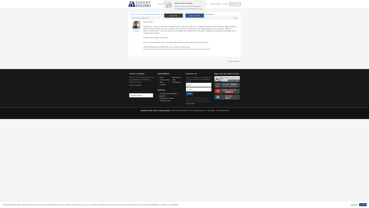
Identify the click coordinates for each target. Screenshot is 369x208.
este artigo (139, 205)
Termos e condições (190, 103)
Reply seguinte (235, 61)
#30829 (235, 18)
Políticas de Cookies (167, 98)
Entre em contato (135, 85)
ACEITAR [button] (362, 204)
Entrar (225, 4)
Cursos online (165, 80)
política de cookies (82, 205)
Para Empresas (215, 4)
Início (162, 77)
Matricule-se (235, 4)
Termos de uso (165, 101)
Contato (162, 85)
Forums (139, 14)
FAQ (174, 80)
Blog (161, 82)
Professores (177, 82)
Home (133, 14)
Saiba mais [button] (354, 205)
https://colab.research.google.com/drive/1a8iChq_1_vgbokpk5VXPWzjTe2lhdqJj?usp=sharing (177, 49)
